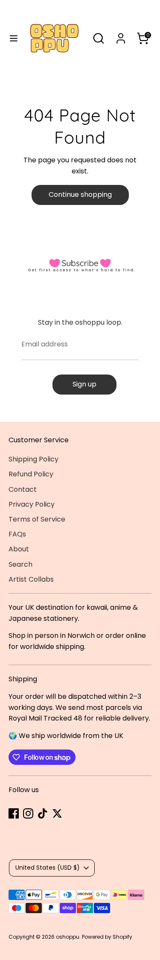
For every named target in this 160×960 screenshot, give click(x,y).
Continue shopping (80, 194)
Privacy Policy (32, 504)
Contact (23, 489)
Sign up (84, 384)
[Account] (120, 35)
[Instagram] (28, 813)
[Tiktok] (43, 813)
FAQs (17, 534)
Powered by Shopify (107, 936)
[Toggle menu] (10, 38)
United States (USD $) (47, 867)
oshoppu (67, 936)
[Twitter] (57, 813)
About (19, 549)
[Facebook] (14, 813)
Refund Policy (31, 474)
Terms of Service (37, 519)
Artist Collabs (31, 579)
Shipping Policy (33, 459)
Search (20, 564)
